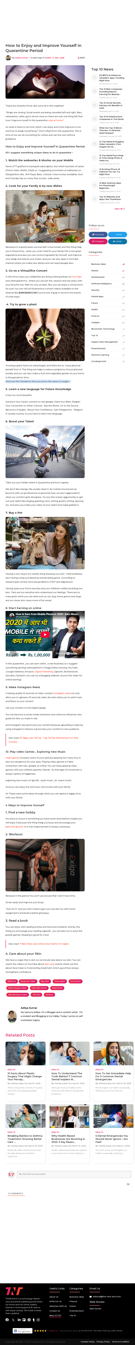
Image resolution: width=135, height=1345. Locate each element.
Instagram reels (62, 693)
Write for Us (55, 1301)
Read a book (57, 988)
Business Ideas (76, 1297)
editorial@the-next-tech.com (107, 1296)
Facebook (99, 234)
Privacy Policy (103, 1342)
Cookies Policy (88, 1342)
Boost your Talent (28, 981)
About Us (53, 1297)
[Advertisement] (67, 29)
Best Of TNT (55, 1315)
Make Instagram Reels (17, 988)
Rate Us (54, 1331)
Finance (73, 1301)
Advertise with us (58, 1306)
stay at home (55, 120)
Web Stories (95, 1308)
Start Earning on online (17, 995)
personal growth (14, 826)
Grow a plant (60, 981)
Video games (13, 758)
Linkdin (118, 241)
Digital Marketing (44, 671)
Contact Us (54, 1311)
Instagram (99, 241)
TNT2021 (36, 995)
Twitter (118, 234)
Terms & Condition (120, 1342)
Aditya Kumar (21, 58)
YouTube (76, 277)
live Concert (75, 981)
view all (119, 209)
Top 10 (72, 1315)
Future (72, 1306)
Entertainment (76, 1311)
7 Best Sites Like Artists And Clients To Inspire (44, 944)
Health (48, 58)
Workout (49, 995)
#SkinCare (12, 981)
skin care (49, 964)
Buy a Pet (45, 981)
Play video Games (39, 988)
